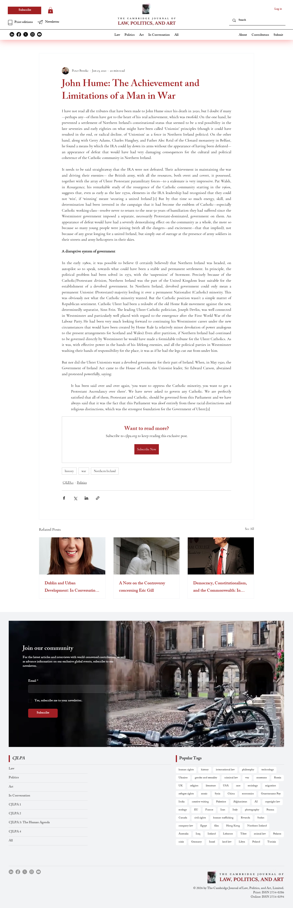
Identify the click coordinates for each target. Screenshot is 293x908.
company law (186, 826)
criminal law (231, 777)
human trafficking (223, 817)
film (216, 826)
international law (225, 769)
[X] (25, 34)
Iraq (198, 834)
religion (194, 785)
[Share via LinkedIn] (86, 498)
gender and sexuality (206, 777)
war (83, 471)
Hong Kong (233, 826)
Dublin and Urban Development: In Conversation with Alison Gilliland (71, 587)
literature (211, 785)
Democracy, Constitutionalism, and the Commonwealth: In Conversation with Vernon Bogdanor (220, 587)
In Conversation (19, 796)
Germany (196, 842)
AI (256, 801)
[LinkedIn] (12, 34)
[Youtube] (39, 34)
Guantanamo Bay (271, 793)
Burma (270, 809)
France (209, 809)
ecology (183, 809)
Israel (212, 842)
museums (261, 777)
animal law (260, 834)
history (69, 471)
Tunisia (271, 842)
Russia (277, 777)
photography (252, 809)
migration (270, 785)
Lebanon (228, 834)
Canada (183, 817)
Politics (82, 482)
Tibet (243, 834)
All (11, 841)
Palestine (221, 801)
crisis (181, 842)
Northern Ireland (105, 471)
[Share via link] (97, 498)
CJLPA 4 (15, 832)
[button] (51, 22)
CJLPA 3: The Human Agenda (29, 823)
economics (248, 793)
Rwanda (245, 817)
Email (33, 681)
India (181, 801)
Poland (256, 842)
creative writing (200, 801)
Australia (183, 834)
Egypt (203, 826)
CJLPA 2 (15, 814)
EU (196, 809)
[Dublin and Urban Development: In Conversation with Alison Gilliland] (72, 555)
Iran (222, 809)
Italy (235, 809)
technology (267, 769)
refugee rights (186, 793)
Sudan (260, 817)
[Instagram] (32, 34)
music (204, 793)
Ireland (212, 834)
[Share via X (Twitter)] (75, 498)
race (238, 785)
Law (11, 769)
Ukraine (183, 777)
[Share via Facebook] (64, 498)
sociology (253, 785)
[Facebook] (18, 34)
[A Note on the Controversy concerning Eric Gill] (147, 555)
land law (226, 842)
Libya (242, 842)
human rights (186, 769)
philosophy (248, 769)
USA (226, 785)
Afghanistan (240, 801)
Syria (217, 793)
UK (181, 785)
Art (11, 787)
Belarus (277, 834)
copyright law (272, 801)
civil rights (200, 817)
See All (249, 529)
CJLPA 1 (68, 482)
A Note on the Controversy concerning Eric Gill (142, 587)
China (231, 793)
